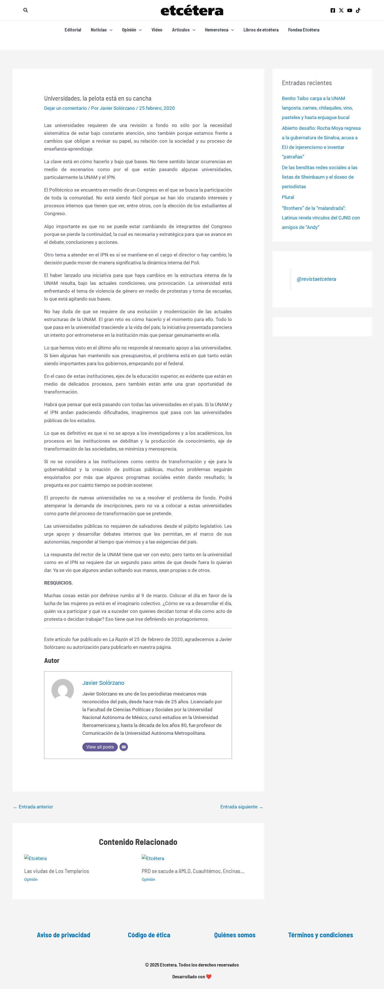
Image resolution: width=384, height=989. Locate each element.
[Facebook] (332, 10)
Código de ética (149, 935)
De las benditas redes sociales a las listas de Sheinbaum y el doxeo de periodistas (320, 177)
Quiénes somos (235, 935)
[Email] (123, 747)
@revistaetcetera (316, 279)
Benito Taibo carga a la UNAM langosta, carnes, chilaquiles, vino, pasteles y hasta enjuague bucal (317, 108)
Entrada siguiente (241, 807)
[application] (109, 29)
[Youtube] (349, 10)
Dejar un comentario (65, 108)
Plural (288, 197)
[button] (25, 10)
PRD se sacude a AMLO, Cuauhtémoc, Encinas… (193, 870)
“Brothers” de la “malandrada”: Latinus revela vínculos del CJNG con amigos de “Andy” (321, 217)
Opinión (31, 879)
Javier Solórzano (103, 682)
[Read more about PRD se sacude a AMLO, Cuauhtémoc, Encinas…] (153, 858)
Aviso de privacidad (63, 935)
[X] (341, 10)
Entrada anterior (33, 807)
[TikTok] (358, 10)
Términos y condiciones (320, 935)
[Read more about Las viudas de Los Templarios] (35, 858)
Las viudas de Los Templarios (56, 870)
